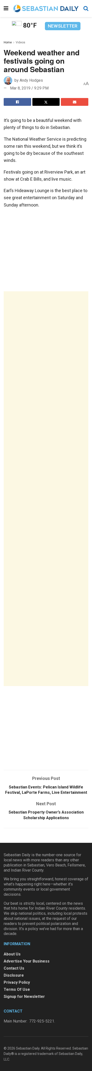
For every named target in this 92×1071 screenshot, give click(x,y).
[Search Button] (85, 8)
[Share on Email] (74, 102)
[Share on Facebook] (17, 102)
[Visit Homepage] (46, 8)
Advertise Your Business (27, 961)
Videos (20, 42)
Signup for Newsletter (24, 996)
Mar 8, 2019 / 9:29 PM (29, 88)
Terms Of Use (17, 989)
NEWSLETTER (62, 26)
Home (8, 42)
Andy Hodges (31, 80)
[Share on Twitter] (46, 102)
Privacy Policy (17, 982)
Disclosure (14, 975)
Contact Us (14, 968)
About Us (12, 954)
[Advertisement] (46, 488)
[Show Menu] (6, 8)
